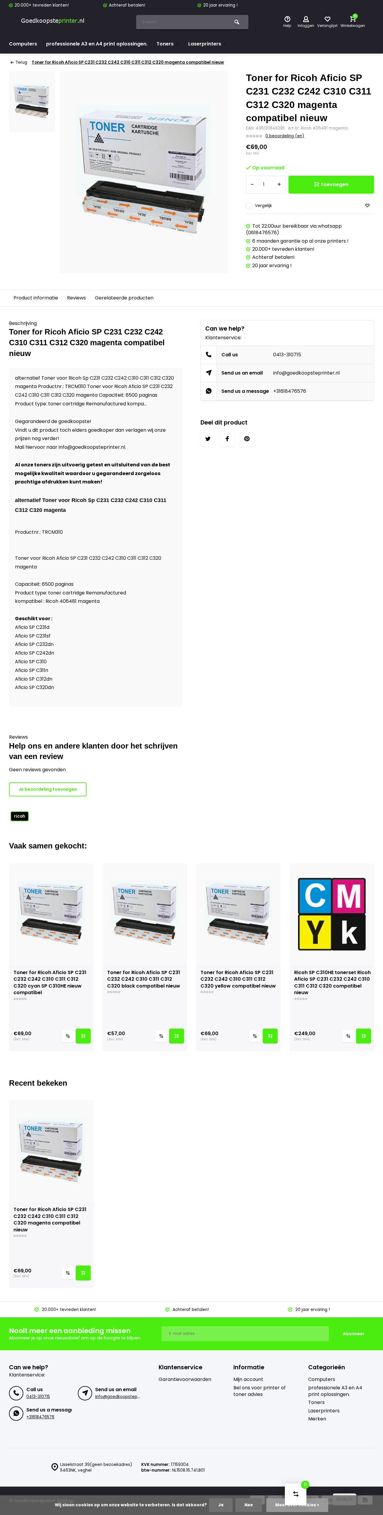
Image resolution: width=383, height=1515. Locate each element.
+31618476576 (289, 391)
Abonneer (353, 1334)
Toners (165, 43)
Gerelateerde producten (124, 297)
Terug (21, 62)
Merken (317, 1419)
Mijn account (248, 1379)
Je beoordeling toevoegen (48, 789)
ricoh (19, 816)
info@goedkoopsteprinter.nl (306, 372)
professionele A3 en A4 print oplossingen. (97, 43)
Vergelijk (263, 206)
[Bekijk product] (83, 1036)
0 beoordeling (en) (284, 136)
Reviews (76, 297)
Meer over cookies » (297, 1505)
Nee (248, 1505)
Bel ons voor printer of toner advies (259, 1391)
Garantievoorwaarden (185, 1379)
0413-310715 (287, 354)
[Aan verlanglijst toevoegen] (367, 206)
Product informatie (35, 297)
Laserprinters (204, 43)
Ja (221, 1505)
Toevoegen (334, 184)
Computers (23, 43)
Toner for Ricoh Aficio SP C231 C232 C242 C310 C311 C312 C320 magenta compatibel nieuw (128, 62)
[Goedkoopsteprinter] (54, 22)
